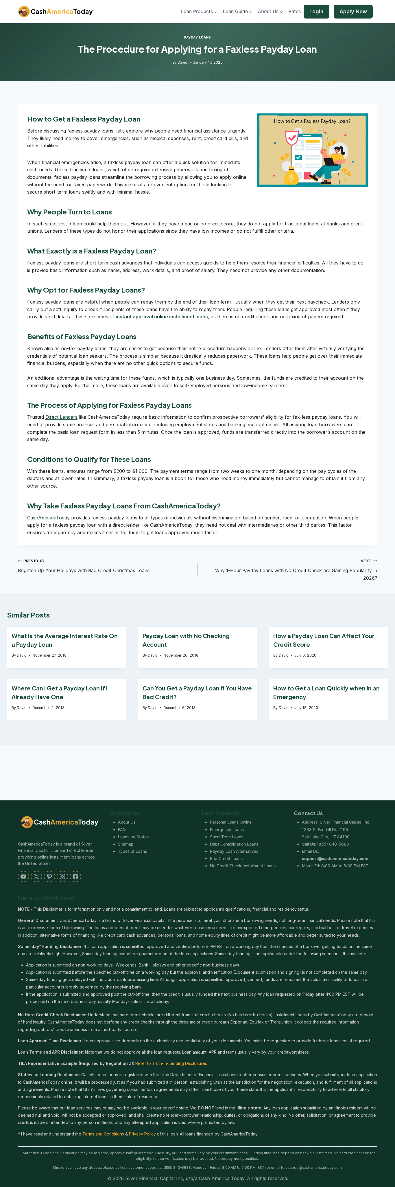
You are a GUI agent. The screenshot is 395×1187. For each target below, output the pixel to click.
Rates (295, 11)
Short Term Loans (226, 836)
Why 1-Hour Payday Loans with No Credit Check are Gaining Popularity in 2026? (296, 569)
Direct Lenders (61, 417)
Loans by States (133, 836)
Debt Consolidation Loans (234, 843)
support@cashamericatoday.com (335, 858)
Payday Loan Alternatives (234, 851)
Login (316, 11)
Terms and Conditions (103, 1133)
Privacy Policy (142, 1133)
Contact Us (308, 813)
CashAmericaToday (48, 518)
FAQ (122, 829)
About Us (126, 821)
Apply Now (353, 11)
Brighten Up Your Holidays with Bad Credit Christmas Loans (83, 566)
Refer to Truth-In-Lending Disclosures (171, 1063)
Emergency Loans (227, 829)
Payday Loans (197, 37)
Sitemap (126, 843)
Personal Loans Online (231, 821)
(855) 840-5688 (333, 843)
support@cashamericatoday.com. (314, 1167)
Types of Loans (132, 851)
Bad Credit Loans (226, 858)
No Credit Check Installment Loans (243, 865)
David (182, 62)
